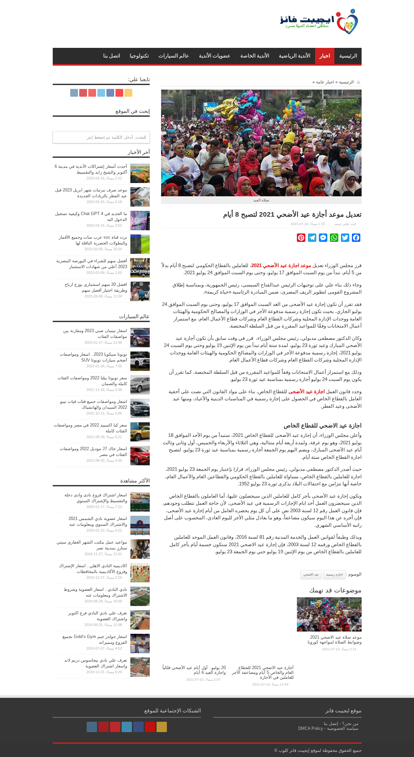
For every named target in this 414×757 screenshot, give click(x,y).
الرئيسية (348, 56)
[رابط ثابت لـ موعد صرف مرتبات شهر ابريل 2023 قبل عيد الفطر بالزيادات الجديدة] (140, 205)
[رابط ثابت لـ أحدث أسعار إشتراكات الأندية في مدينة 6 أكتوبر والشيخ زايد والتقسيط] (140, 181)
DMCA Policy (310, 728)
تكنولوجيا (139, 56)
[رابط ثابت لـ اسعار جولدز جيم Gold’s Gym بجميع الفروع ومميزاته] (140, 651)
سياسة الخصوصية (342, 728)
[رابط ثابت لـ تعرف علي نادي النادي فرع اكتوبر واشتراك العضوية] (140, 628)
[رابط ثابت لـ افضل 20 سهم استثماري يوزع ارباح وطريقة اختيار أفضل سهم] (140, 299)
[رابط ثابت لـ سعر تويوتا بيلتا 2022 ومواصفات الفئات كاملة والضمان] (140, 393)
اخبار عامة (325, 82)
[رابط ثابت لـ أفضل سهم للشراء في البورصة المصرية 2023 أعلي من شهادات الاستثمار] (140, 276)
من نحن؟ (350, 723)
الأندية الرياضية (294, 56)
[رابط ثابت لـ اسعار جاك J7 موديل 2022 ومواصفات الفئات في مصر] (140, 463)
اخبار (325, 56)
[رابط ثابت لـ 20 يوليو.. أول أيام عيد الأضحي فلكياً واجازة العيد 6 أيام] (193, 660)
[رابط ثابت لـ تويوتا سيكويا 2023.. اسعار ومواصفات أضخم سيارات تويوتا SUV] (140, 369)
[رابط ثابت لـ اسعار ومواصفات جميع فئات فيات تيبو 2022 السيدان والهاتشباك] (140, 416)
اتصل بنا (111, 56)
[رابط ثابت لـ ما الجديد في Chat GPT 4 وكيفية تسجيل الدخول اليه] (140, 228)
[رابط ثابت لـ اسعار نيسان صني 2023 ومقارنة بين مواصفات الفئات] (140, 345)
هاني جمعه (341, 224)
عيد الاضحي (311, 574)
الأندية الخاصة (254, 56)
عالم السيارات (173, 56)
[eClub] (320, 31)
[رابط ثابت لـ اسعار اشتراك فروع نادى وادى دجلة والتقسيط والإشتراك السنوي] (140, 510)
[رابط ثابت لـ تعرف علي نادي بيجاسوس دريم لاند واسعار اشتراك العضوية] (140, 675)
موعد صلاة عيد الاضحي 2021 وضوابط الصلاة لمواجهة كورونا (335, 639)
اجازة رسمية (334, 574)
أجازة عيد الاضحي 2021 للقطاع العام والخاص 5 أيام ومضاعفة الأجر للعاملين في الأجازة (263, 672)
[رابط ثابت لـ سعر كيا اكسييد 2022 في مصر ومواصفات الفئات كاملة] (140, 440)
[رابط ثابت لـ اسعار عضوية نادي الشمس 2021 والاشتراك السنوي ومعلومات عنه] (140, 533)
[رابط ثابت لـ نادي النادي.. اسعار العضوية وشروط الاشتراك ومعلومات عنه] (140, 604)
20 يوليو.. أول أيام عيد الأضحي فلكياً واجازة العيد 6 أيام (194, 670)
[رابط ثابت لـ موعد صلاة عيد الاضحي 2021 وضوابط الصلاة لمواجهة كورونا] (329, 630)
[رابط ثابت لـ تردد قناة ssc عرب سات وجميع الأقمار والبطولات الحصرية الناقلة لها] (140, 252)
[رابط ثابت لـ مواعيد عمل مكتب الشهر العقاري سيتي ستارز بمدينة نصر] (140, 557)
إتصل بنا (331, 723)
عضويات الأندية (215, 56)
